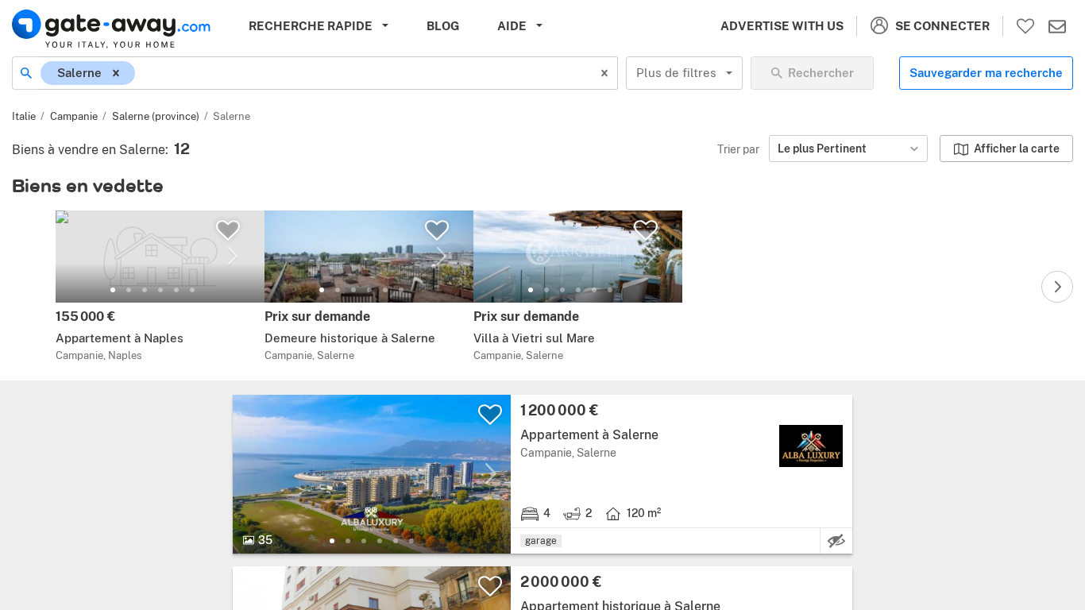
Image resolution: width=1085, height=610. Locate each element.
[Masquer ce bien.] (836, 541)
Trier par (738, 149)
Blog (443, 26)
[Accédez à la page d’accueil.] (111, 29)
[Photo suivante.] (233, 256)
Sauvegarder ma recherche (986, 72)
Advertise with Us (782, 26)
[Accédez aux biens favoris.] (1025, 26)
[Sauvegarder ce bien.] (228, 230)
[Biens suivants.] (1057, 287)
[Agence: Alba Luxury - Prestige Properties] (811, 446)
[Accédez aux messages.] (1057, 26)
